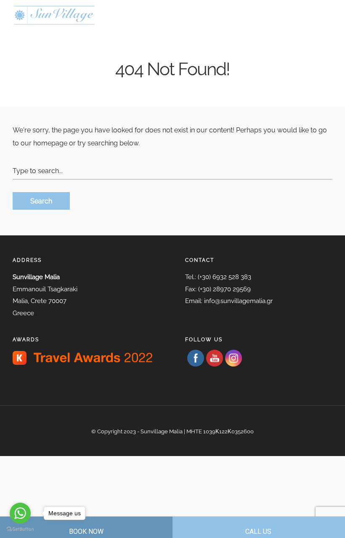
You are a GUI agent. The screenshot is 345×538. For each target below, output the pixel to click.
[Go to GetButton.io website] (20, 529)
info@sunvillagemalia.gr (238, 301)
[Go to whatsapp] (20, 513)
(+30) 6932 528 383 (224, 277)
